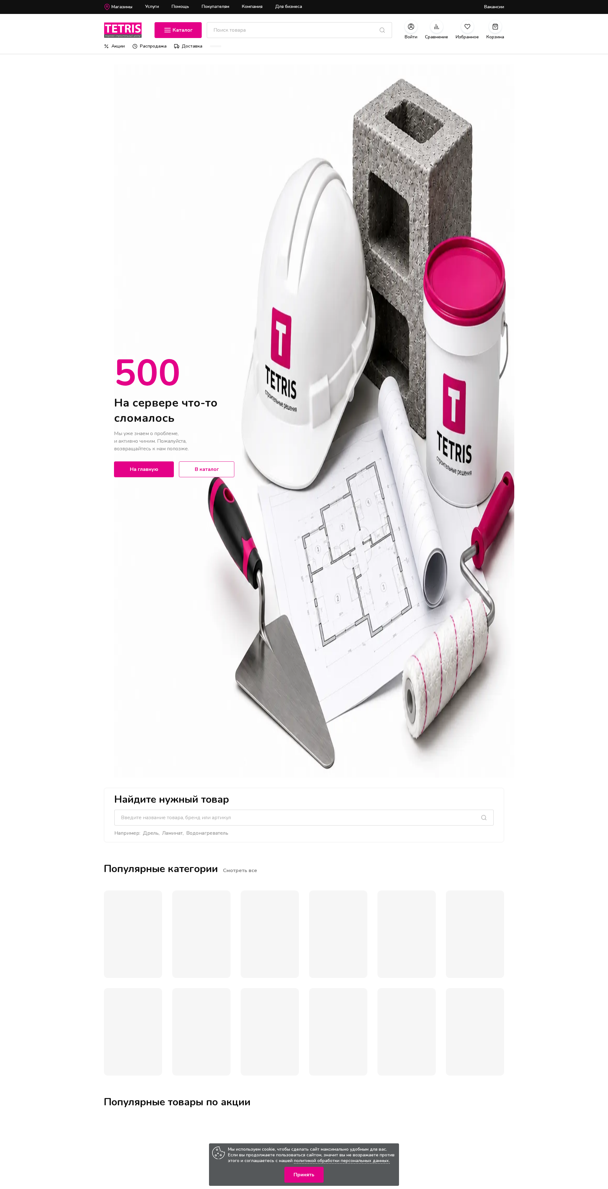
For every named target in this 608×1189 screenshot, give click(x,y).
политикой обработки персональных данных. (342, 1161)
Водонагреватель (207, 833)
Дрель (151, 833)
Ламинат (172, 833)
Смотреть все (240, 870)
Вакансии (494, 7)
